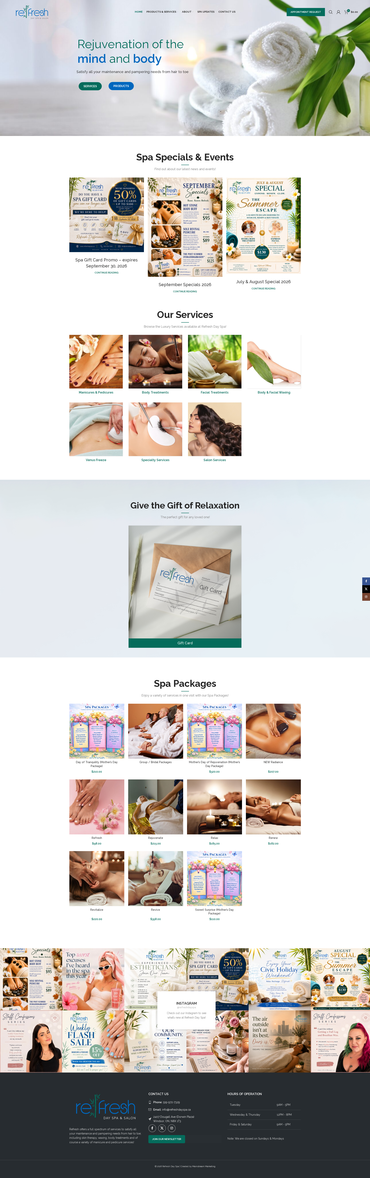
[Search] (331, 12)
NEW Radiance (273, 762)
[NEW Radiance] (273, 731)
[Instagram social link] (172, 1128)
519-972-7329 (166, 1102)
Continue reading (106, 272)
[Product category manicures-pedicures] (96, 366)
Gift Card (185, 643)
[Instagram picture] (31, 979)
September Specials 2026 (185, 284)
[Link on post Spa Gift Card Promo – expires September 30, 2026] (106, 215)
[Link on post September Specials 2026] (185, 227)
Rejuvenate (155, 837)
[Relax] (214, 806)
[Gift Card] (185, 582)
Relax (214, 837)
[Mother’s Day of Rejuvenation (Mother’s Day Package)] (214, 731)
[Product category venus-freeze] (96, 433)
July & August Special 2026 (263, 281)
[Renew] (273, 806)
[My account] (338, 12)
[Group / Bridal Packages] (155, 731)
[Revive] (155, 878)
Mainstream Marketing (203, 1166)
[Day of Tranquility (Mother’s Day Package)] (96, 731)
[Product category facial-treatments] (215, 366)
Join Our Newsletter (166, 1139)
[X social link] (162, 1128)
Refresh (97, 837)
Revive (155, 909)
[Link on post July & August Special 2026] (263, 226)
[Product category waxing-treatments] (274, 366)
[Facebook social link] (152, 1128)
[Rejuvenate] (155, 806)
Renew (273, 837)
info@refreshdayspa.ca (172, 1109)
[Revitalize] (96, 878)
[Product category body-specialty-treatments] (155, 366)
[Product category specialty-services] (155, 433)
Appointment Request (306, 11)
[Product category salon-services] (215, 433)
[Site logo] (32, 11)
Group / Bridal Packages (155, 762)
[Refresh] (96, 806)
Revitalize (96, 909)
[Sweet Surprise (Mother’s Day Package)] (214, 878)
